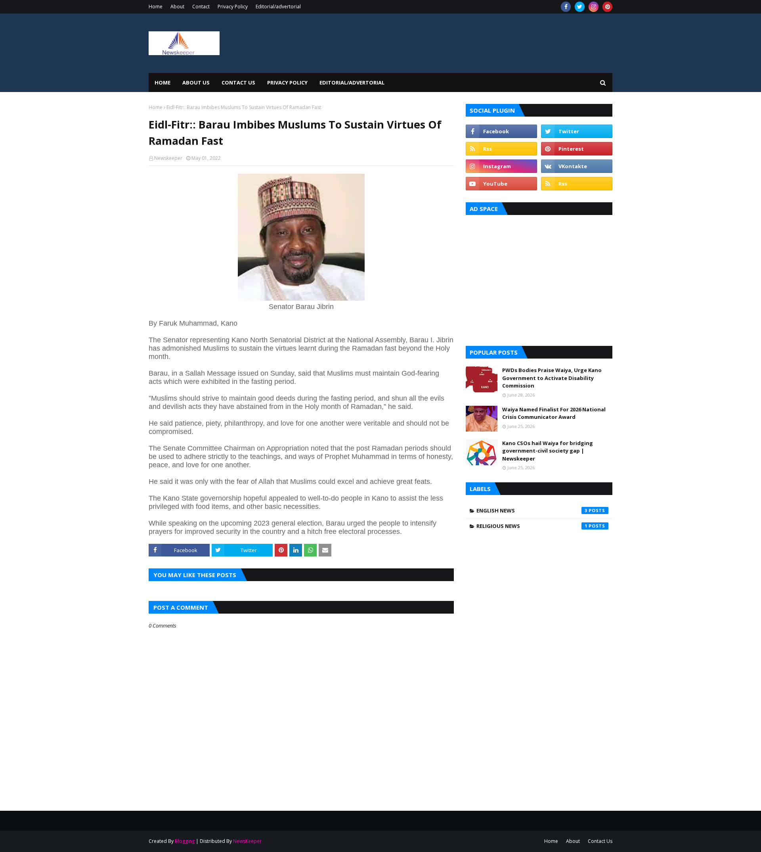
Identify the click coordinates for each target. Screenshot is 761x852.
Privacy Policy (233, 6)
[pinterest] (607, 7)
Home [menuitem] (162, 82)
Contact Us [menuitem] (238, 82)
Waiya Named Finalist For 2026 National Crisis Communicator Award (554, 413)
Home (156, 6)
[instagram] (593, 7)
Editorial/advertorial (278, 6)
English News (531, 510)
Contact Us (600, 841)
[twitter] (580, 7)
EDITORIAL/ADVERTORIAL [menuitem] (351, 82)
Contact (201, 6)
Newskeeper (168, 158)
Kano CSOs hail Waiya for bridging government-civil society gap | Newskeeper (547, 450)
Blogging (185, 841)
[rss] (501, 148)
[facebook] (566, 7)
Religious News (531, 526)
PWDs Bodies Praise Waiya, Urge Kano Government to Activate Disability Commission (552, 378)
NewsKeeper (247, 841)
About (177, 6)
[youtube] (501, 183)
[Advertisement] (539, 278)
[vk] (576, 166)
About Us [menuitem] (196, 82)
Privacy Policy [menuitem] (287, 82)
